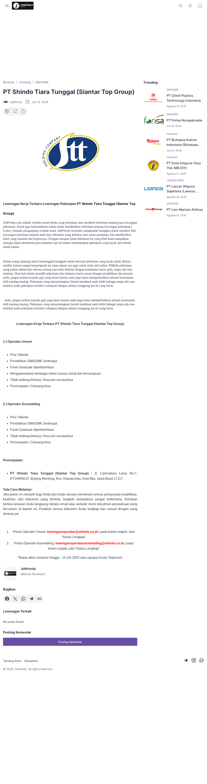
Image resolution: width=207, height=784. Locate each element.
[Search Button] (180, 6)
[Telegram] (31, 599)
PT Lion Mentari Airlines (185, 210)
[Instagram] (193, 660)
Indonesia (172, 133)
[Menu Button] (7, 6)
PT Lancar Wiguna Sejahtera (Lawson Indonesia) (181, 189)
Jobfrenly (20, 669)
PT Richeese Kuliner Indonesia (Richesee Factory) (182, 142)
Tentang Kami (12, 661)
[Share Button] (23, 111)
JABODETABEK (175, 180)
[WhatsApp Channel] (201, 660)
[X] (15, 599)
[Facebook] (7, 599)
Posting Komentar (70, 642)
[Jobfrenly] (23, 6)
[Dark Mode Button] (190, 6)
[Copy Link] (39, 599)
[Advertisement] (103, 45)
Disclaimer (31, 661)
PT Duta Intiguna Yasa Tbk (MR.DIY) (184, 165)
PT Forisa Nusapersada (184, 120)
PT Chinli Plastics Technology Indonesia (184, 98)
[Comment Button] (7, 111)
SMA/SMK (172, 89)
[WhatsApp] (23, 599)
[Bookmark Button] (200, 6)
